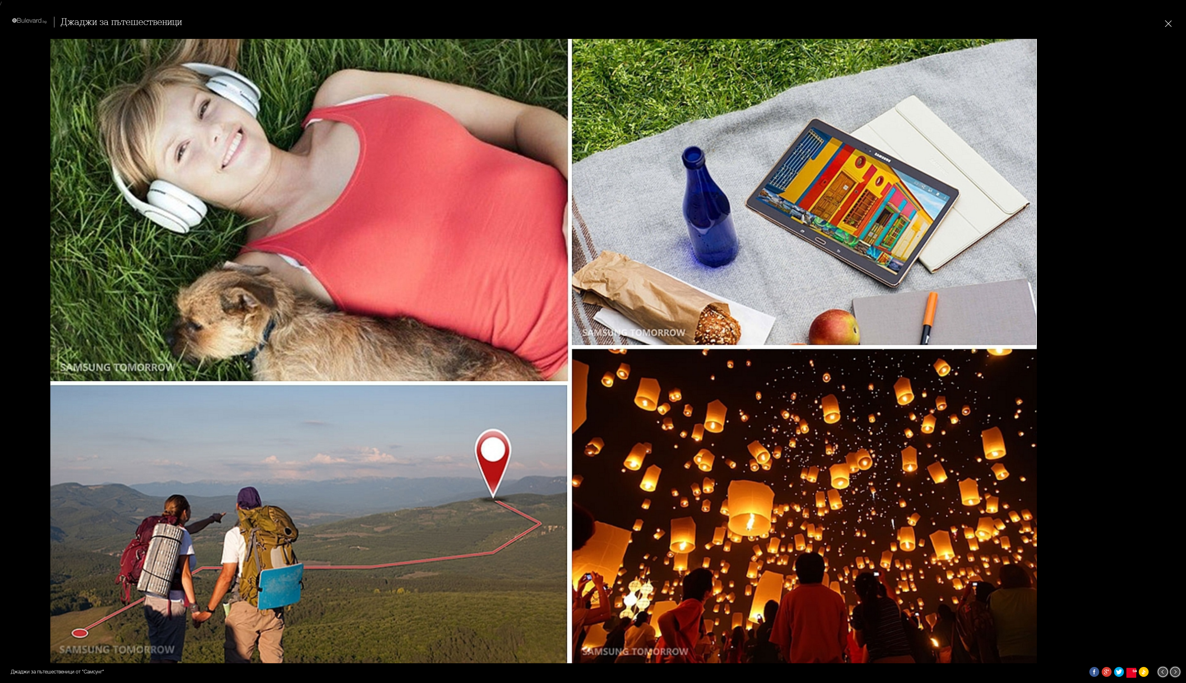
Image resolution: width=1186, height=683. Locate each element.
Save (1134, 670)
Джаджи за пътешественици (121, 22)
